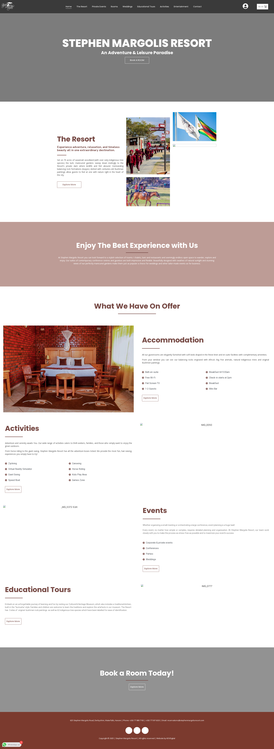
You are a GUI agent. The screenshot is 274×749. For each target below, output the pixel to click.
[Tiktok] (145, 730)
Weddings (127, 6)
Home (69, 6)
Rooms (114, 6)
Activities (164, 6)
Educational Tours (146, 6)
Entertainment (181, 6)
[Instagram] (137, 730)
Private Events (99, 6)
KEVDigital (171, 738)
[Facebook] (128, 730)
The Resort (81, 6)
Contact (197, 6)
